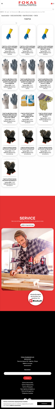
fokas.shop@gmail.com (27, 357)
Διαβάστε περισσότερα (15, 405)
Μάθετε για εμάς (27, 363)
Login (7, 12)
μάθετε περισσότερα (27, 225)
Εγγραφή (27, 378)
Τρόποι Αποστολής (27, 382)
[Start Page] (27, 3)
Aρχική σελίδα (5, 15)
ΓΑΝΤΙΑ (36, 15)
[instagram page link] (3, 12)
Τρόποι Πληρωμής (27, 387)
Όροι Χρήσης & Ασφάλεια (27, 389)
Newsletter (27, 369)
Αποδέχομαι (44, 403)
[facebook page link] (1, 12)
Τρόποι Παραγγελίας (27, 384)
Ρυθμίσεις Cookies (27, 393)
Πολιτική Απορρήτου (28, 391)
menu (2, 3)
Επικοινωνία (14, 12)
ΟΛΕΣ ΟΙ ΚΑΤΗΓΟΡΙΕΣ (16, 15)
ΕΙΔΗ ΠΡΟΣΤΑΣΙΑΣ (28, 15)
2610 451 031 (27, 359)
